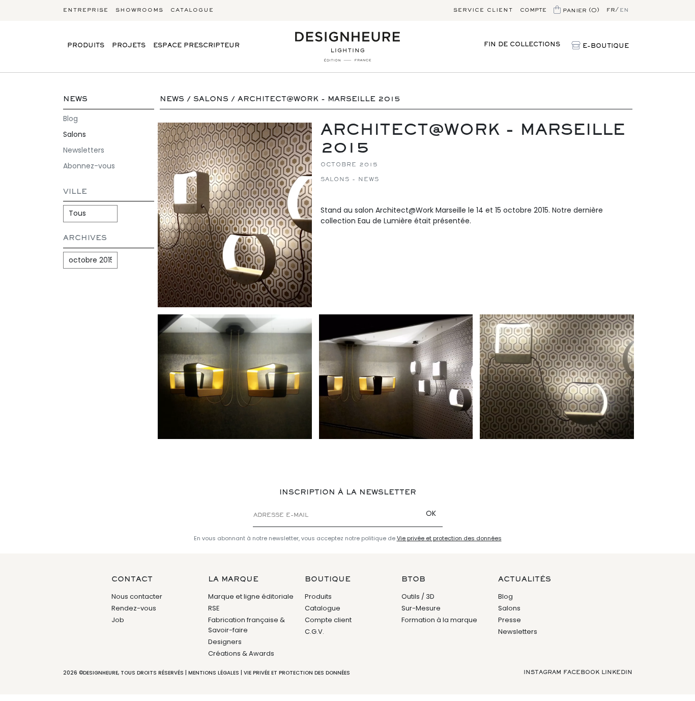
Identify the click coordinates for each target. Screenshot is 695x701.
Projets (129, 46)
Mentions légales (213, 673)
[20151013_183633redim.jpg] (234, 215)
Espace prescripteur (196, 46)
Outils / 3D (418, 596)
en (624, 10)
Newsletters (83, 150)
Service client (483, 10)
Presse (509, 620)
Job (117, 620)
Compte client (328, 620)
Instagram (542, 672)
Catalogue (192, 10)
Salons (74, 134)
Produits (85, 46)
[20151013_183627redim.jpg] (396, 376)
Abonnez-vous (89, 166)
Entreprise (85, 10)
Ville (75, 192)
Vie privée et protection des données (449, 538)
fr (610, 10)
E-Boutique (605, 46)
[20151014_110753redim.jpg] (234, 376)
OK (431, 513)
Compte (533, 10)
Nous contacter (136, 596)
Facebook (581, 672)
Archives (85, 238)
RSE (214, 608)
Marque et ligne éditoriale (251, 596)
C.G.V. (314, 631)
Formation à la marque (439, 620)
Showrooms (139, 10)
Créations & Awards (241, 653)
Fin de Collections (522, 45)
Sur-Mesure (421, 608)
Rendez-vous (133, 608)
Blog (70, 118)
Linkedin (616, 672)
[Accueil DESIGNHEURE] (347, 47)
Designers (225, 642)
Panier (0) (580, 10)
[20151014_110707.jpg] (557, 376)
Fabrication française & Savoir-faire (246, 625)
